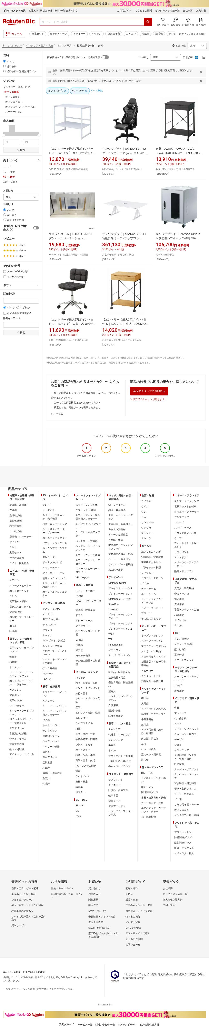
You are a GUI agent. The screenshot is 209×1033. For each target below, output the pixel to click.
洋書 (78, 771)
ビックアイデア (58, 33)
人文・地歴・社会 (85, 733)
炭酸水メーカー (18, 728)
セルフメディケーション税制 (19, 989)
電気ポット (15, 695)
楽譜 (78, 707)
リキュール (147, 522)
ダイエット (114, 785)
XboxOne (113, 604)
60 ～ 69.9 (9, 176)
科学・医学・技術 (85, 760)
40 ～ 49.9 (9, 171)
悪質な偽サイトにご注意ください (55, 989)
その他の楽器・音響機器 (88, 662)
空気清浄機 (114, 33)
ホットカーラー (51, 725)
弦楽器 (79, 645)
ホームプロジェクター (54, 538)
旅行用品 (179, 690)
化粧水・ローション (119, 734)
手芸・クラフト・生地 (186, 609)
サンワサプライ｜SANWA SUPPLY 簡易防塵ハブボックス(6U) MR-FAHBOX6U (178, 238)
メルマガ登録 (133, 922)
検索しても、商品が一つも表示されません (77, 407)
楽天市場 (201, 10)
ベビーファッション (152, 640)
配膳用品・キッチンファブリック (120, 546)
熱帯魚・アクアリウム (153, 714)
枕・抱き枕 (180, 718)
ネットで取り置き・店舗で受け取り (28, 918)
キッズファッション (152, 635)
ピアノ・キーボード (87, 590)
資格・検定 (82, 781)
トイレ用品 (180, 620)
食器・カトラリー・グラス (120, 517)
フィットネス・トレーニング (186, 545)
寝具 (176, 707)
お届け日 (8, 204)
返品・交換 (132, 899)
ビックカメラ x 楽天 (14, 10)
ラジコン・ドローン (152, 578)
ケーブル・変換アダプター (88, 534)
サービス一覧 (85, 1024)
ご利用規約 (169, 905)
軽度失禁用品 (115, 716)
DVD (78, 816)
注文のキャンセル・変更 (139, 905)
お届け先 (8, 190)
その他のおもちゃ (151, 618)
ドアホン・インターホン (153, 780)
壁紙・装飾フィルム (185, 788)
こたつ (13, 596)
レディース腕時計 (184, 644)
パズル (145, 583)
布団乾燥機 (15, 526)
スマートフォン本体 (87, 504)
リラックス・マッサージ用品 (120, 813)
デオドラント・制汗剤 (120, 755)
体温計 (46, 783)
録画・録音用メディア (54, 524)
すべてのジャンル (12, 45)
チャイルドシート (151, 676)
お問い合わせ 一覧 (105, 1024)
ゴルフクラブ (181, 517)
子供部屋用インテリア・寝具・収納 (185, 757)
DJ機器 (79, 639)
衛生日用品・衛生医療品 (120, 684)
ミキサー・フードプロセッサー (21, 712)
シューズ (179, 522)
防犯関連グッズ (182, 837)
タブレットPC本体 (86, 510)
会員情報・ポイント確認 (101, 916)
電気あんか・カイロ (20, 606)
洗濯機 (159, 33)
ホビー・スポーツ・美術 (88, 700)
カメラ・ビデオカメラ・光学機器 (53, 517)
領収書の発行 (133, 916)
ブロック (146, 613)
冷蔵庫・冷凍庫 (18, 504)
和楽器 (79, 650)
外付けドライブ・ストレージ (54, 652)
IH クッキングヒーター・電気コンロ (20, 721)
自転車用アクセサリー (186, 511)
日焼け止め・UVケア (119, 761)
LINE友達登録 (133, 927)
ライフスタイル (84, 723)
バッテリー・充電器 (87, 541)
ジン (143, 511)
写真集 (79, 787)
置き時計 (179, 654)
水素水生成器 (16, 744)
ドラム (79, 615)
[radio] (4, 61)
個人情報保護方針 (172, 899)
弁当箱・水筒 (115, 540)
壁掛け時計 (180, 649)
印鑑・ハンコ (181, 593)
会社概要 (188, 10)
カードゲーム (148, 588)
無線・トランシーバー (54, 578)
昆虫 (143, 743)
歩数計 (46, 767)
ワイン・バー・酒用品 (120, 564)
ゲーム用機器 (49, 668)
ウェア (178, 538)
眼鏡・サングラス (184, 571)
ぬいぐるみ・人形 (151, 551)
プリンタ (47, 630)
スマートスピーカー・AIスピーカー (54, 585)
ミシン (13, 547)
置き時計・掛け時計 (185, 783)
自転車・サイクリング (186, 501)
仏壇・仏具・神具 (184, 853)
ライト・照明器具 (19, 563)
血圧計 (46, 778)
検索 (22, 149)
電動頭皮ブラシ (51, 736)
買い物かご (94, 888)
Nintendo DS (115, 644)
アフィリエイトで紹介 (138, 933)
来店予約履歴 (95, 922)
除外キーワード (11, 318)
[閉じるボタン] (202, 72)
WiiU (111, 634)
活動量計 (47, 762)
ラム (143, 517)
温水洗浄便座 (49, 757)
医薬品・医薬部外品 (119, 672)
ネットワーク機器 (52, 646)
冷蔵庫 (145, 33)
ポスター (80, 792)
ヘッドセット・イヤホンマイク (88, 548)
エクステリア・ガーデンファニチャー (153, 809)
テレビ (172, 33)
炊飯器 (13, 656)
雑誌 (78, 728)
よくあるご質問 (143, 10)
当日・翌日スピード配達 (24, 888)
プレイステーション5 (120, 588)
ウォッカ (146, 527)
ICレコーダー (49, 557)
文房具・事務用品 (184, 588)
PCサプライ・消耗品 (54, 640)
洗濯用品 (179, 604)
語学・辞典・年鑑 (85, 755)
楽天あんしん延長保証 (23, 894)
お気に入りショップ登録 (139, 910)
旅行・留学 (82, 693)
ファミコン (114, 650)
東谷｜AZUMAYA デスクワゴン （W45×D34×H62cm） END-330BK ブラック (178, 153)
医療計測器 (114, 710)
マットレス (180, 713)
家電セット (38, 33)
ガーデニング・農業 (152, 802)
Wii (110, 639)
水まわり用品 (115, 569)
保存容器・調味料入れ (120, 524)
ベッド (178, 723)
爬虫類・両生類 (149, 738)
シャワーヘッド (51, 741)
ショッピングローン (22, 899)
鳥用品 (145, 724)
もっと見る (57, 413)
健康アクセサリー (118, 806)
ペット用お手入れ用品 (153, 708)
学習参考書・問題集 (87, 739)
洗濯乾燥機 (15, 515)
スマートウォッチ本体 (88, 555)
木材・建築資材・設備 (153, 797)
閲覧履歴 (93, 899)
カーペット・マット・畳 (186, 776)
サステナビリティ (127, 1024)
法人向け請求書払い (99, 927)
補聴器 (46, 751)
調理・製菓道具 (117, 510)
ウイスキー (147, 501)
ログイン (184, 34)
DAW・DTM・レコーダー (88, 603)
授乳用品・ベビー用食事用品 (153, 663)
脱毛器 (46, 720)
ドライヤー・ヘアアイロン (54, 693)
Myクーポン (94, 910)
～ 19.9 (7, 167)
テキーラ (146, 538)
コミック (80, 677)
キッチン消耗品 (117, 529)
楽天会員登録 (198, 34)
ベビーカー (147, 670)
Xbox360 (113, 609)
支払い (129, 894)
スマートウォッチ (184, 660)
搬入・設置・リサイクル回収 (27, 905)
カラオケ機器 (83, 655)
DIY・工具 (147, 773)
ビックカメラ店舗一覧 (167, 10)
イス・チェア (181, 750)
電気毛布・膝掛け (19, 601)
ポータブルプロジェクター (54, 593)
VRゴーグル (82, 577)
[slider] (3, 135)
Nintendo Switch (117, 583)
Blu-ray (79, 805)
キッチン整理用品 (118, 534)
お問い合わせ (133, 944)
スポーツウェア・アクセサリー (186, 564)
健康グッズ (114, 800)
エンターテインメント (88, 688)
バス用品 (179, 614)
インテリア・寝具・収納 (39, 45)
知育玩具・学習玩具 (152, 556)
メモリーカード (51, 567)
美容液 (112, 745)
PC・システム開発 (86, 765)
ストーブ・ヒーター (20, 585)
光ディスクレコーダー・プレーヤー (53, 531)
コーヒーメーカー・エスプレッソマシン (21, 674)
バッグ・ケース (182, 527)
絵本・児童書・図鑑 (87, 682)
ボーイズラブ (83, 749)
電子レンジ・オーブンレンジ (21, 649)
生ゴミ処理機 (16, 749)
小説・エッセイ (84, 744)
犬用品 (145, 703)
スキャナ (47, 635)
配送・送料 (132, 888)
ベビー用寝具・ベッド (153, 656)
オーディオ (48, 510)
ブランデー (147, 533)
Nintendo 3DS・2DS (119, 599)
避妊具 (112, 691)
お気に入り (94, 894)
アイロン (14, 542)
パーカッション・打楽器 (88, 632)
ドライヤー (79, 33)
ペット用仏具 (148, 749)
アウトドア (180, 557)
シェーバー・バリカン (54, 706)
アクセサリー (83, 625)
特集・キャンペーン (62, 888)
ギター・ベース (84, 620)
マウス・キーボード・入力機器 (54, 661)
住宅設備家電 (16, 558)
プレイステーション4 (120, 593)
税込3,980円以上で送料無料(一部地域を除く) (53, 10)
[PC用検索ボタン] (148, 22)
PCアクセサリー (51, 619)
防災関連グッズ (149, 792)
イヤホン (96, 33)
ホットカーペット (19, 590)
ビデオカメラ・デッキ (54, 543)
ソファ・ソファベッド (186, 729)
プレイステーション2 (120, 628)
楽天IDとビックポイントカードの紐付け (104, 935)
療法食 (145, 759)
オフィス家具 (181, 809)
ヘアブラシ (48, 700)
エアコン (131, 33)
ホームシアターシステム (54, 550)
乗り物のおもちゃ (151, 562)
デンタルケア (49, 730)
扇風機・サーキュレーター (21, 619)
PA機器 (79, 596)
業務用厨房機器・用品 (120, 553)
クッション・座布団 (185, 734)
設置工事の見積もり (22, 910)
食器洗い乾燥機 (18, 733)
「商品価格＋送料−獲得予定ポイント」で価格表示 (72, 57)
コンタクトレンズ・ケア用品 (120, 698)
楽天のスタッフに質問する (149, 391)
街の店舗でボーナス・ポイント (67, 896)
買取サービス (18, 925)
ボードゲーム (148, 594)
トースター (15, 667)
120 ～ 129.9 (10, 181)
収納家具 (179, 764)
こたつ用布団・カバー (186, 804)
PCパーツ (47, 673)
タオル (178, 625)
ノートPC (47, 614)
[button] (6, 130)
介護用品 (113, 705)
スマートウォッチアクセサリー (88, 562)
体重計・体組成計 (52, 773)
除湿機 (13, 631)
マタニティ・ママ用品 (153, 646)
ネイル (112, 750)
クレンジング (115, 739)
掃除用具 (179, 599)
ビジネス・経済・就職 (88, 712)
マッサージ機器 (51, 746)
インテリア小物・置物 (186, 815)
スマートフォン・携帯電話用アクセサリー (88, 517)
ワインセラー (16, 705)
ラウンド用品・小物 (185, 533)
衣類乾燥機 (15, 520)
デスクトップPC (51, 608)
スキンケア (114, 729)
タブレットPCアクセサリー (88, 525)
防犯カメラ (147, 787)
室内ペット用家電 (151, 754)
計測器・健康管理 (118, 790)
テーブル (179, 739)
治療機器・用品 (117, 677)
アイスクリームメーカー (21, 756)
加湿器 (13, 625)
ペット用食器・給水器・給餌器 (152, 731)
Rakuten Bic (19, 22)
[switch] (36, 227)
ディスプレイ (49, 624)
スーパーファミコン (119, 655)
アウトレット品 (182, 832)
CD (77, 810)
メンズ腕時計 (181, 638)
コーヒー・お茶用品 (119, 559)
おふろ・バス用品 (151, 651)
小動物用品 (147, 719)
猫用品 (145, 698)
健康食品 (113, 795)
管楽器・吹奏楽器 (85, 610)
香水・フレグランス (119, 766)
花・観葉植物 (148, 816)
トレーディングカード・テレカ (152, 601)
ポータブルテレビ (52, 562)
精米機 (13, 662)
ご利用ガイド (124, 10)
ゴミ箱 (178, 799)
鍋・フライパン (117, 504)
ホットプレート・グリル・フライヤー (21, 682)
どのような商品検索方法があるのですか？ (77, 402)
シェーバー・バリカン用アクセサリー (54, 713)
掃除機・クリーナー (20, 536)
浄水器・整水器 (18, 738)
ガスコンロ (15, 689)
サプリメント (115, 779)
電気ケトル (15, 700)
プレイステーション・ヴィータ (120, 616)
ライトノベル (83, 776)
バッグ (178, 685)
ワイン (145, 506)
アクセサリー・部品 (53, 573)
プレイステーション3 (120, 623)
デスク (178, 745)
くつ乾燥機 (15, 531)
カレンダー (82, 718)
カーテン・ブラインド (186, 769)
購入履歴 (93, 905)
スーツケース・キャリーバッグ (186, 678)
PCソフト (47, 679)
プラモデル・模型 (151, 567)
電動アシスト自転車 (185, 506)
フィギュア (147, 572)
